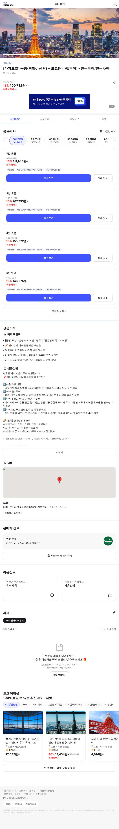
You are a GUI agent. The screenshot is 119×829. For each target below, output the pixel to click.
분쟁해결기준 (41, 794)
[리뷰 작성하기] (114, 613)
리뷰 (104, 119)
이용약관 (7, 790)
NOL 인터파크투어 (15, 620)
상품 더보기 (58, 311)
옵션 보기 (49, 178)
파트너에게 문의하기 (61, 555)
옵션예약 (15, 119)
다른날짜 (108, 131)
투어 (25, 704)
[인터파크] (7, 4)
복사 (64, 507)
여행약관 (28, 794)
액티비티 (37, 704)
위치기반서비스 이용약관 (24, 790)
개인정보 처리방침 (47, 790)
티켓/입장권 (11, 704)
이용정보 (74, 119)
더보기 (59, 452)
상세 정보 (103, 178)
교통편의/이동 (54, 704)
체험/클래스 (93, 704)
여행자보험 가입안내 (11, 794)
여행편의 (109, 704)
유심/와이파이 (74, 704)
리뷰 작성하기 (59, 674)
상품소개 (44, 119)
